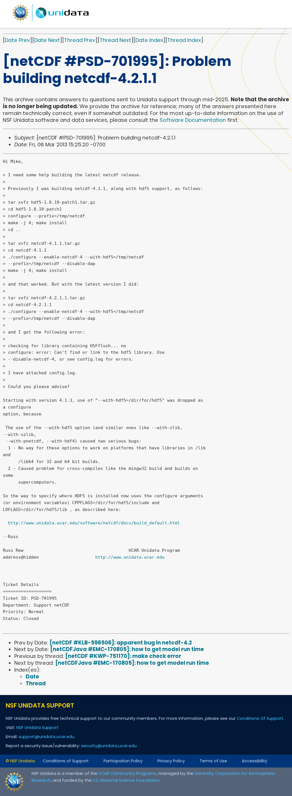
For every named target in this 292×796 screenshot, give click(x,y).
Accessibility (254, 761)
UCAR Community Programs (127, 773)
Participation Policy (123, 761)
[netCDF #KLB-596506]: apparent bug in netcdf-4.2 (121, 642)
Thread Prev (79, 40)
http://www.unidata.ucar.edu (130, 557)
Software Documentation (193, 120)
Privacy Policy (171, 761)
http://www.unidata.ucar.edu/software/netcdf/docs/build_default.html (94, 523)
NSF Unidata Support (37, 727)
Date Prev (17, 40)
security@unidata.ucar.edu (109, 746)
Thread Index (184, 40)
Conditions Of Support (260, 718)
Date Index (149, 40)
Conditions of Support (66, 761)
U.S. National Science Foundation (126, 780)
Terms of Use (213, 761)
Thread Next (115, 40)
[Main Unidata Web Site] (50, 20)
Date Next (47, 40)
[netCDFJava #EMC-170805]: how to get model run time (127, 649)
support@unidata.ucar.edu (46, 737)
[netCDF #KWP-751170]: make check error (123, 656)
